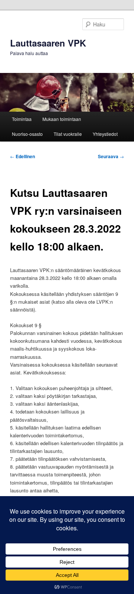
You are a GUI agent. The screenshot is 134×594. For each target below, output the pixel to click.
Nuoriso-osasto (27, 134)
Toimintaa (22, 119)
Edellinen (22, 156)
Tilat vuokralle (68, 134)
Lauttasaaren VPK (48, 42)
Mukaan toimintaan (61, 119)
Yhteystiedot (105, 134)
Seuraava (111, 156)
